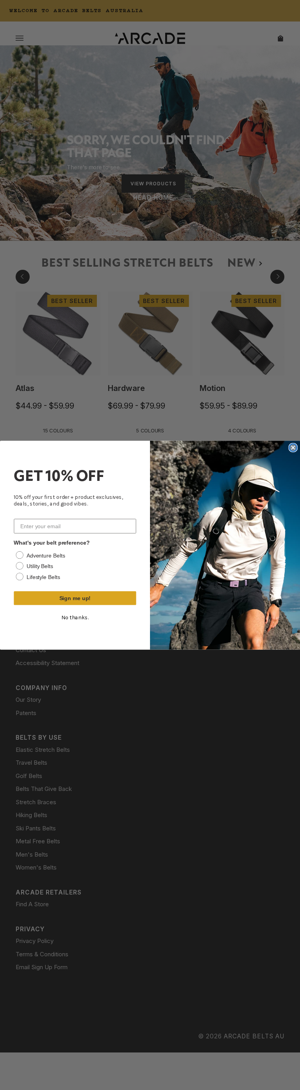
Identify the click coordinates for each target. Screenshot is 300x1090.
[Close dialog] (293, 448)
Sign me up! (75, 598)
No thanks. (75, 617)
